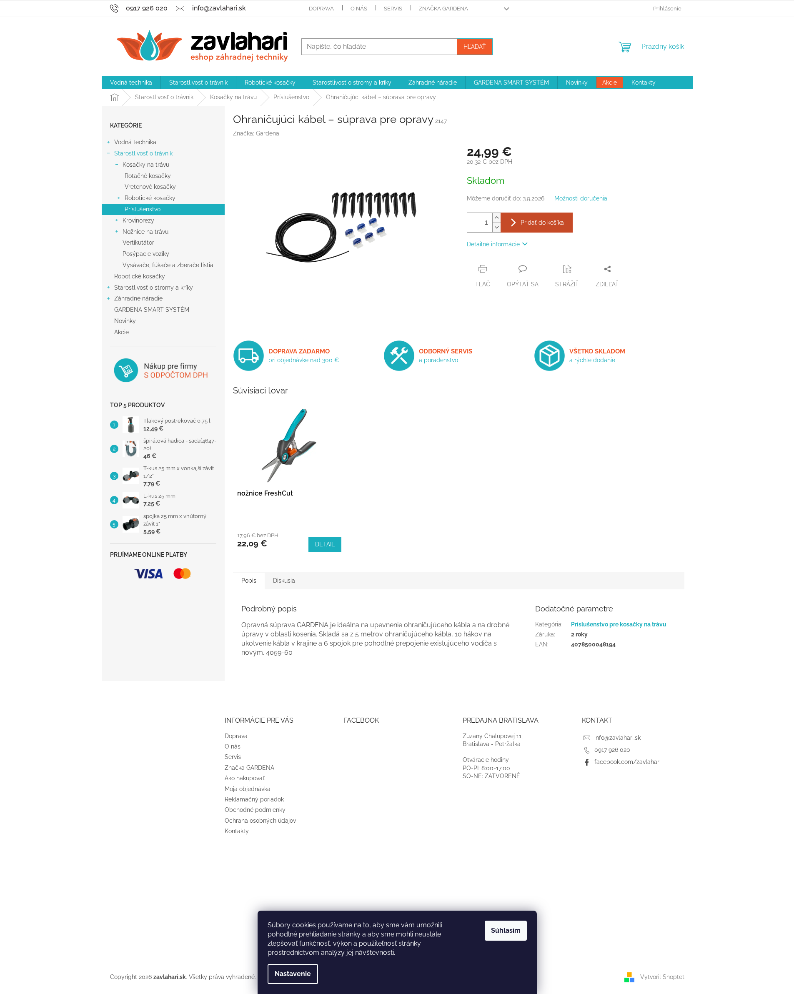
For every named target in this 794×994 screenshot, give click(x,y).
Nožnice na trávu (145, 231)
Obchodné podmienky (255, 809)
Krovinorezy (138, 220)
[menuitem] (131, 82)
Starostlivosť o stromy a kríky (153, 287)
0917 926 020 (612, 749)
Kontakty (237, 831)
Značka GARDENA (443, 8)
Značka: (256, 133)
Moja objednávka (248, 789)
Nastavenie (293, 974)
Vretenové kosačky (150, 186)
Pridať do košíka (542, 222)
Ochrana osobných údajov (260, 820)
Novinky (125, 321)
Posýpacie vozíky (146, 253)
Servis (393, 8)
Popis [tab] (248, 580)
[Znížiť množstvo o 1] (496, 227)
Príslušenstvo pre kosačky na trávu (618, 624)
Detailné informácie (493, 244)
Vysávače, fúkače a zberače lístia (168, 265)
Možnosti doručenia (580, 198)
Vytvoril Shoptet (662, 976)
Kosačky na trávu (146, 164)
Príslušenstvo (142, 209)
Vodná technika (135, 142)
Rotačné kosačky (148, 176)
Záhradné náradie (138, 298)
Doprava (321, 8)
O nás (359, 8)
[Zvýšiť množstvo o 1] (496, 218)
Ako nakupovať (245, 778)
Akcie (121, 332)
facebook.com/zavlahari (627, 762)
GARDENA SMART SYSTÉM (151, 309)
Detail (325, 544)
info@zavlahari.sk (617, 737)
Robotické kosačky (150, 198)
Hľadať (474, 46)
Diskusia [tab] (284, 580)
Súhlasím (506, 930)
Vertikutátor (138, 242)
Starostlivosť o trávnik (143, 153)
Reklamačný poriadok (254, 799)
